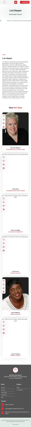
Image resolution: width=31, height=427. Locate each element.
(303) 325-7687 (9, 404)
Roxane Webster (15, 148)
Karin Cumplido (15, 230)
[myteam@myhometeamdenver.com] (2, 408)
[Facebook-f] (3, 116)
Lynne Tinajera (15, 354)
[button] (15, 2)
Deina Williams (15, 312)
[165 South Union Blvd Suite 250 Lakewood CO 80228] (2, 412)
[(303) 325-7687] (2, 404)
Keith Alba (15, 189)
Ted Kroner (15, 271)
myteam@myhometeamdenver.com (14, 408)
